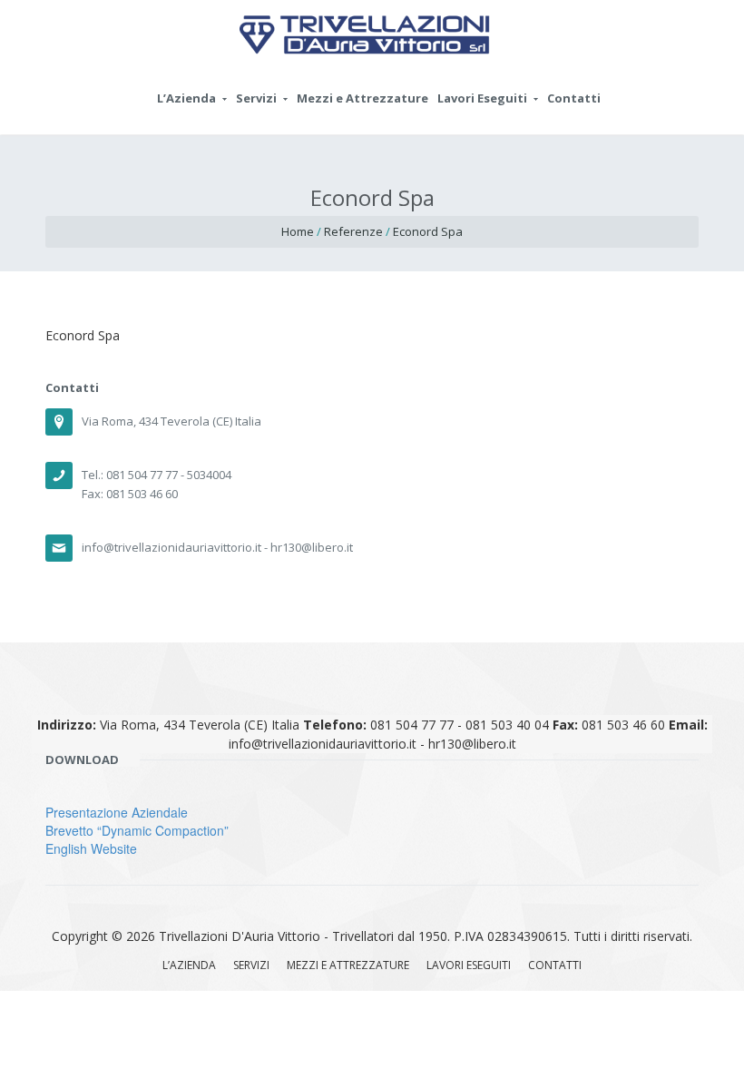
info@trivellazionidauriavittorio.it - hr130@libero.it (217, 547)
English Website (91, 848)
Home (297, 231)
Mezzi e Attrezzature (362, 98)
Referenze (353, 231)
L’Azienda (186, 98)
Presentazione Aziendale (116, 812)
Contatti (574, 98)
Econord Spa (428, 231)
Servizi (256, 98)
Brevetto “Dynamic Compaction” (137, 830)
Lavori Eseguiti (482, 98)
